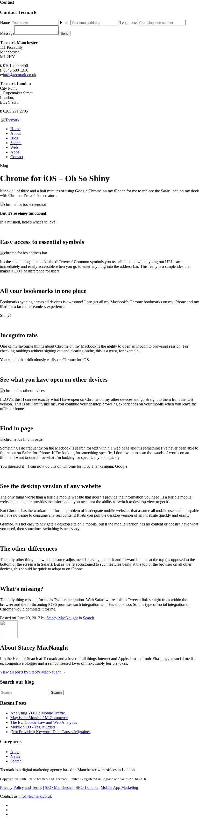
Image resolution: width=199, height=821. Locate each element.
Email (64, 22)
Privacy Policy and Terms (21, 787)
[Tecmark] (10, 120)
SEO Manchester (59, 787)
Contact (16, 157)
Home (15, 129)
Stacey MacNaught (62, 618)
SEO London (87, 787)
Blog (14, 138)
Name (5, 22)
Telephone (128, 22)
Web (14, 147)
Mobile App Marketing (119, 787)
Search (16, 143)
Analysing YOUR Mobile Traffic (37, 713)
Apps (14, 152)
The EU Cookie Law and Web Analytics (43, 722)
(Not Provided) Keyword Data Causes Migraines (50, 731)
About (15, 133)
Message (7, 33)
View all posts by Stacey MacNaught (33, 672)
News (15, 756)
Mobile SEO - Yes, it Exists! (33, 727)
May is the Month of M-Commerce (39, 717)
